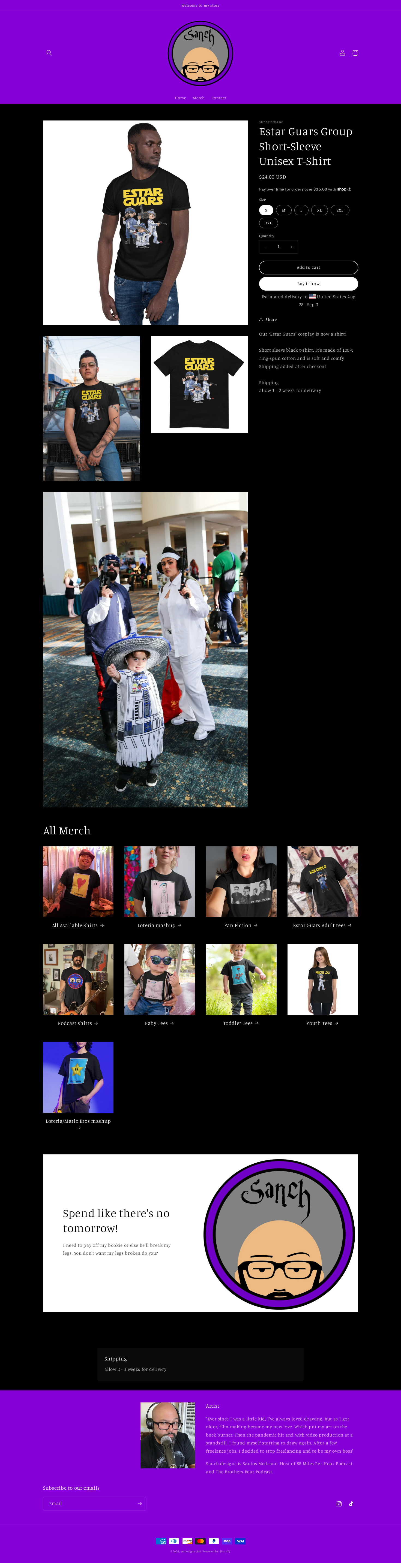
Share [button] (271, 319)
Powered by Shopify (216, 1551)
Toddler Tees (238, 1023)
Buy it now (308, 283)
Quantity (266, 236)
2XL (340, 209)
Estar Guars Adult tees (319, 925)
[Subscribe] (139, 1503)
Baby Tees (156, 1023)
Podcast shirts (75, 1023)
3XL (268, 223)
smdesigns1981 (191, 1551)
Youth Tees (319, 1023)
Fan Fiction (238, 925)
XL (319, 209)
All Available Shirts (75, 925)
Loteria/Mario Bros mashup (78, 1121)
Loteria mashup (156, 925)
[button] (49, 53)
